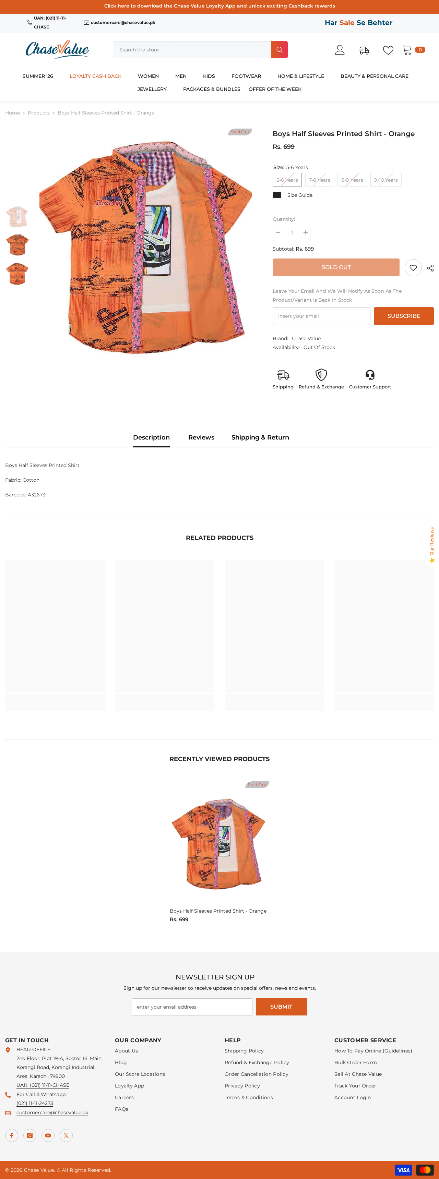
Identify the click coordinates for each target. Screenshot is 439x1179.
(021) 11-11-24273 (34, 1103)
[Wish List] (391, 50)
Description (151, 437)
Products (39, 113)
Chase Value (306, 338)
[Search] (200, 49)
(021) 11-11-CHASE (49, 1085)
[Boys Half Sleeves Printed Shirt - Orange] (219, 843)
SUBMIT (281, 1006)
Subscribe (404, 316)
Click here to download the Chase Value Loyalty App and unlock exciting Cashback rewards (219, 6)
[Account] (343, 50)
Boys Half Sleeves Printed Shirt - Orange (218, 911)
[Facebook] (11, 1135)
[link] (413, 267)
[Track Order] (367, 50)
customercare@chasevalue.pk (52, 1112)
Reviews (201, 437)
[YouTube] (48, 1135)
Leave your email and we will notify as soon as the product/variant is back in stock (337, 295)
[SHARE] (428, 268)
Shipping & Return (260, 437)
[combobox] (191, 49)
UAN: (23, 1085)
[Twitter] (66, 1135)
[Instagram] (29, 1135)
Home (12, 113)
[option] (145, 245)
